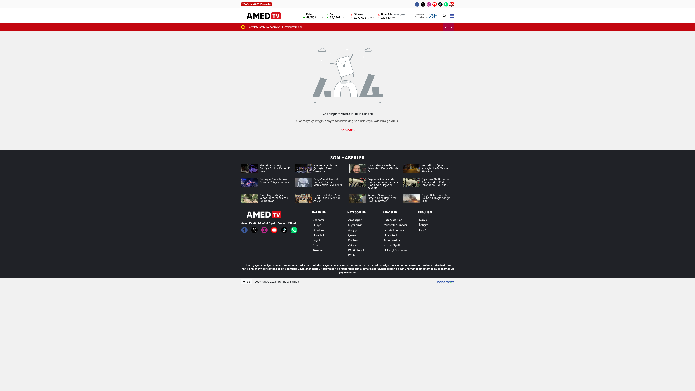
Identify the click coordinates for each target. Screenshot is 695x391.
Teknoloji (318, 250)
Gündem (318, 230)
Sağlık (317, 240)
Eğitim (352, 255)
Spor (316, 245)
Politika (353, 240)
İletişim (423, 225)
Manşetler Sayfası (395, 225)
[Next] (451, 27)
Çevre (352, 235)
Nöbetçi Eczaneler (395, 250)
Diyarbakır (320, 235)
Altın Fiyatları (392, 240)
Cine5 (423, 230)
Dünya (317, 225)
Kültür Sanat (356, 250)
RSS (247, 281)
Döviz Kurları (392, 235)
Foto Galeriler (393, 220)
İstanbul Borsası (394, 230)
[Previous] (445, 27)
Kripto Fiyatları (393, 245)
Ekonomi (318, 220)
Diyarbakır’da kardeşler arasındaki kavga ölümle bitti (380, 26)
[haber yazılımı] (445, 281)
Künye (423, 220)
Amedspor (355, 220)
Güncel (352, 245)
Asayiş (352, 230)
